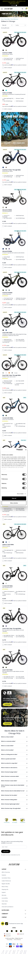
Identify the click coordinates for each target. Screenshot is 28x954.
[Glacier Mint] (3, 373)
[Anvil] (12, 373)
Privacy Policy (10, 939)
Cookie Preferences (6, 880)
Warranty (4, 895)
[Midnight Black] (3, 583)
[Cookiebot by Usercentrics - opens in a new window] (17, 450)
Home (2, 19)
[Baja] (6, 90)
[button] (5, 56)
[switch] (24, 479)
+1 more (15, 373)
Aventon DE (8, 935)
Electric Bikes (7, 19)
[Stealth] (3, 50)
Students (4, 875)
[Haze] (9, 249)
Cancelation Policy (6, 878)
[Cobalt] (3, 249)
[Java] (6, 167)
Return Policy (5, 886)
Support (4, 892)
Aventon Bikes (11, 938)
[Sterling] (9, 542)
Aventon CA (21, 934)
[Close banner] (25, 449)
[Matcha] (6, 50)
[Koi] (9, 373)
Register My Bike (6, 883)
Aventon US (8, 934)
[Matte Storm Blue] (6, 330)
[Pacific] (6, 290)
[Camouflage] (3, 290)
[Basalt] (9, 290)
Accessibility (5, 898)
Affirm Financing (6, 872)
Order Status (5, 901)
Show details (20, 493)
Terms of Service (17, 939)
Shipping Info (5, 889)
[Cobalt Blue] (3, 167)
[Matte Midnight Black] (3, 90)
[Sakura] (6, 373)
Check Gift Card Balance (7, 906)
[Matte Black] (3, 330)
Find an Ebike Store (14, 19)
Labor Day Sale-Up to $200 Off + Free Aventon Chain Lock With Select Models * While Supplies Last (14, 2)
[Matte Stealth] (6, 207)
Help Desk (4, 904)
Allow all (14, 498)
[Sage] (3, 207)
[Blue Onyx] (3, 415)
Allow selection (14, 503)
